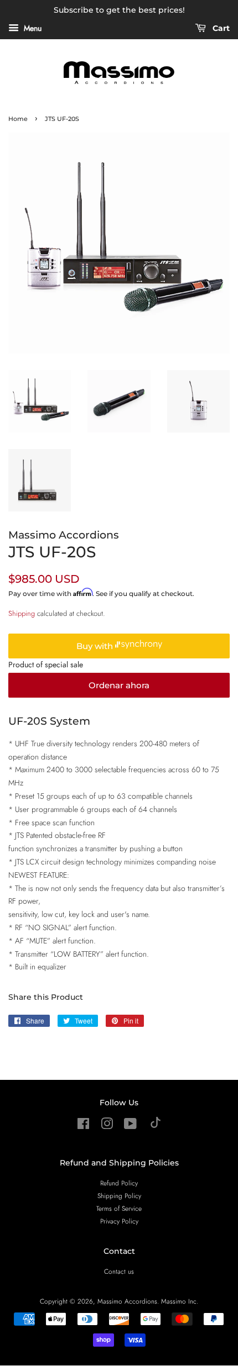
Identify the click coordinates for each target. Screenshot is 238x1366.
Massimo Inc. (179, 1301)
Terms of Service (119, 1208)
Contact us (119, 1271)
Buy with (95, 646)
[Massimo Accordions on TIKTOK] (155, 1125)
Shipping (21, 613)
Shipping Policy (119, 1195)
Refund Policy (119, 1183)
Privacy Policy (119, 1221)
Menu (32, 28)
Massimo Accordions (127, 1301)
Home (18, 119)
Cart (220, 28)
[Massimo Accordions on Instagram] (107, 1126)
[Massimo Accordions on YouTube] (130, 1126)
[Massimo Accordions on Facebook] (83, 1126)
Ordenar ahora (119, 685)
